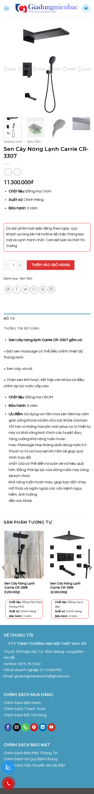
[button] (6, 8)
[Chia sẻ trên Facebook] (17, 290)
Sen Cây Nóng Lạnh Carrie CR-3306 (65, 586)
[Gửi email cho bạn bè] (34, 290)
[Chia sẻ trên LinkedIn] (51, 290)
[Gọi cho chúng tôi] (25, 727)
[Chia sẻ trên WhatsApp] (8, 290)
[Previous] (11, 70)
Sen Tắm (33, 142)
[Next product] (8, 172)
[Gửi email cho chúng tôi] (17, 727)
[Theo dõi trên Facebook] (8, 727)
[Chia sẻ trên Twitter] (25, 290)
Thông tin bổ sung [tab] (21, 328)
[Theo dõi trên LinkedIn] (43, 727)
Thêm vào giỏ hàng (51, 265)
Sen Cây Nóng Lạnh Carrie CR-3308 (19, 586)
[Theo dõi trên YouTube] (51, 727)
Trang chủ (13, 142)
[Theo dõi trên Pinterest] (34, 727)
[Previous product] (17, 172)
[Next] (82, 70)
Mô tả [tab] (9, 318)
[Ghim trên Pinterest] (43, 290)
